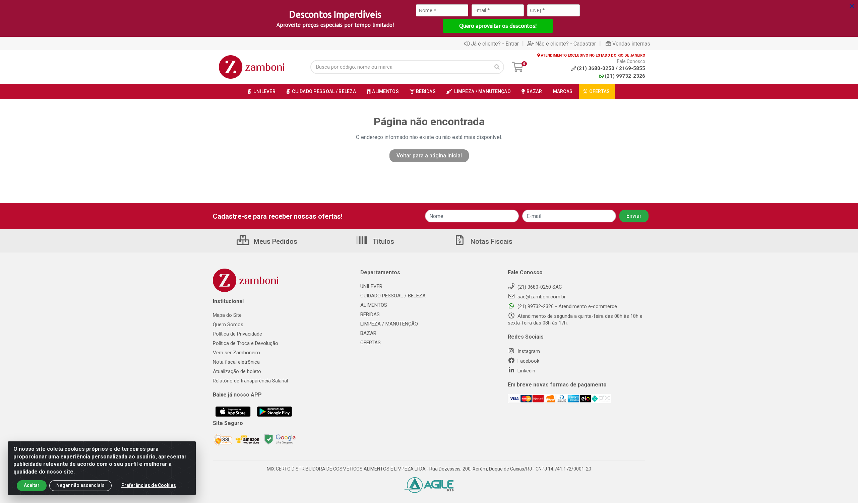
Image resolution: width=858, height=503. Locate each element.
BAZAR (368, 333)
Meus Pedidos (274, 241)
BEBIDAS (370, 314)
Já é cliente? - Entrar (495, 43)
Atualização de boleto (237, 371)
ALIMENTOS (373, 305)
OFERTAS (370, 343)
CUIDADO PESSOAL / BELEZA (393, 296)
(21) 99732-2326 (625, 76)
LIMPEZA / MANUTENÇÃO (389, 324)
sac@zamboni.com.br (541, 297)
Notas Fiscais (490, 241)
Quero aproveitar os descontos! (498, 26)
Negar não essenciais (80, 485)
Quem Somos (228, 324)
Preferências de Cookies (148, 485)
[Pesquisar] (497, 67)
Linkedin (525, 371)
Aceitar (32, 485)
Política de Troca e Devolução (245, 343)
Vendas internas (631, 43)
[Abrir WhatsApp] (841, 486)
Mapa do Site (227, 315)
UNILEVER (371, 286)
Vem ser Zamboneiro (236, 353)
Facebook (527, 361)
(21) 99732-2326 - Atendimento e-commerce (566, 306)
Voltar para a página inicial (429, 155)
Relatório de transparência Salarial (250, 381)
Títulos (382, 241)
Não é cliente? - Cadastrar (565, 43)
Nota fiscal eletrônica (236, 362)
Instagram (528, 351)
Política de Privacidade (237, 334)
